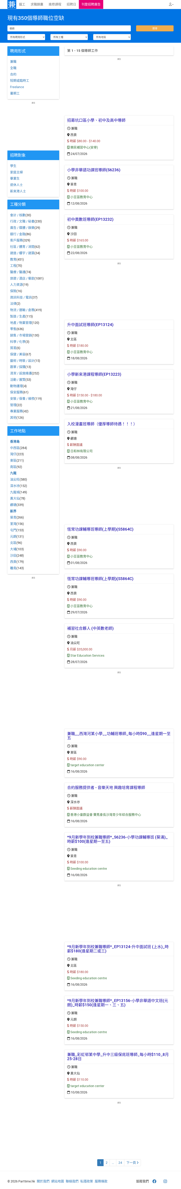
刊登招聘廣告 (91, 4)
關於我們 (43, 1181)
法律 (13, 303)
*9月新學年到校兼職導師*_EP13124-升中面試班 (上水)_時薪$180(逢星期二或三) (118, 949)
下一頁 (131, 1163)
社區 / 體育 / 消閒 (22, 247)
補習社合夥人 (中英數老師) (90, 628)
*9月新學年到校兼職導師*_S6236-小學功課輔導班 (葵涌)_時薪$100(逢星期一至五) (117, 839)
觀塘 (13, 505)
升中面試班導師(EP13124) (90, 324)
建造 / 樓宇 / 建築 (22, 253)
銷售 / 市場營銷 (21, 335)
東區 (13, 460)
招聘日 (71, 4)
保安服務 (16, 392)
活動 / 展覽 (17, 380)
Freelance (17, 87)
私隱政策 (86, 1181)
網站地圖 (57, 1181)
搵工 (22, 4)
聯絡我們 (72, 1181)
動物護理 (16, 386)
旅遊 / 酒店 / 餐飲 (22, 278)
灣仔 (13, 454)
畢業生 (15, 178)
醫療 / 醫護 (17, 272)
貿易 (13, 348)
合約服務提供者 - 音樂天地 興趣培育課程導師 (106, 787)
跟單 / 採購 (17, 367)
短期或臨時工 (19, 80)
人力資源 (16, 284)
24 (120, 1163)
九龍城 (15, 492)
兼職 (13, 61)
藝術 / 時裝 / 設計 (22, 361)
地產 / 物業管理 (21, 323)
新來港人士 (18, 191)
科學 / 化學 (17, 342)
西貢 (13, 562)
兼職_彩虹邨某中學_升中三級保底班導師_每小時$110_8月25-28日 (118, 1056)
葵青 (13, 517)
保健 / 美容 (17, 354)
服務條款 (101, 1181)
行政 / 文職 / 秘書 (22, 221)
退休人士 (16, 185)
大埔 (13, 549)
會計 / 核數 (17, 215)
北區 (13, 543)
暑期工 (15, 93)
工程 (13, 266)
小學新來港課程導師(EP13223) (94, 374)
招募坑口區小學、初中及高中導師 (96, 120)
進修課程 (55, 4)
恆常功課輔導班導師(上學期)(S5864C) (100, 529)
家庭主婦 (16, 172)
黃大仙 (15, 498)
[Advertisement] (119, 85)
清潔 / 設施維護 (21, 373)
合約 (13, 74)
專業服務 (16, 411)
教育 (13, 259)
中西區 (15, 448)
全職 (13, 68)
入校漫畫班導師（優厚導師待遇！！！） (102, 424)
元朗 (13, 536)
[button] (171, 4)
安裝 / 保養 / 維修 (22, 398)
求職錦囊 (37, 4)
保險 (13, 291)
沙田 (13, 555)
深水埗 (15, 486)
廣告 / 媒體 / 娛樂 (22, 228)
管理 (13, 405)
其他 (13, 417)
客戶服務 (16, 240)
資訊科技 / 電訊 (21, 297)
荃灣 (13, 524)
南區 (13, 467)
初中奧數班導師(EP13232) (90, 219)
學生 (13, 166)
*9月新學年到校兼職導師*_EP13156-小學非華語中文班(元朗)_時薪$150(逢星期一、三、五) (117, 1002)
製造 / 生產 (17, 316)
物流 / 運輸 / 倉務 (22, 310)
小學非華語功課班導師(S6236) (93, 170)
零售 (13, 329)
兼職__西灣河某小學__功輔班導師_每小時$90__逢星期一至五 (119, 735)
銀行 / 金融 (17, 234)
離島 (13, 568)
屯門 (13, 530)
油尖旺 (15, 479)
